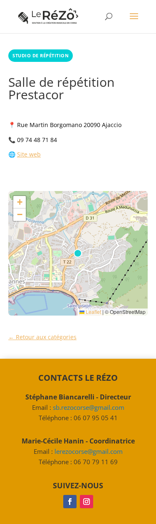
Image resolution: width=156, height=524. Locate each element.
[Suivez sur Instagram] (86, 501)
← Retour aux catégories (42, 337)
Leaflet (92, 311)
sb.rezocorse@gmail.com (88, 407)
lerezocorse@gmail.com (88, 451)
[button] (19, 202)
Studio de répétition (40, 55)
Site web (29, 154)
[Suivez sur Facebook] (70, 501)
